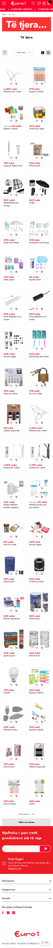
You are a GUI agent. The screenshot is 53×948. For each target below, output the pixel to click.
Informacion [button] (8, 880)
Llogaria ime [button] (8, 889)
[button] (33, 3)
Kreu (4, 14)
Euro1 (13, 943)
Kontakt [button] (6, 898)
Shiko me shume (27, 822)
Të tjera (12, 14)
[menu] (4, 3)
